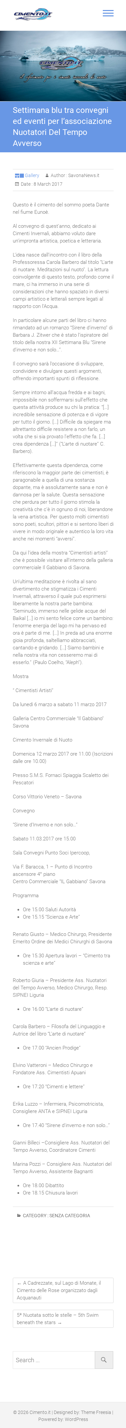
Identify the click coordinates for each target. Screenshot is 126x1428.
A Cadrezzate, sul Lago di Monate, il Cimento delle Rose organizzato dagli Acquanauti (59, 1290)
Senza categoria (69, 1215)
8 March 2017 (47, 184)
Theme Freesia (96, 1412)
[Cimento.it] (34, 14)
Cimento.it (40, 1412)
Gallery (32, 175)
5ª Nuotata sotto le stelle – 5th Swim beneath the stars (57, 1318)
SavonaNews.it (83, 175)
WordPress (76, 1419)
